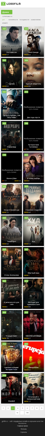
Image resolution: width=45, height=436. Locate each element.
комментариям (36, 20)
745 (27, 413)
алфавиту (5, 23)
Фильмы (24, 429)
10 (17, 413)
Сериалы (23, 432)
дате (3, 20)
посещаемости (24, 20)
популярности (13, 20)
